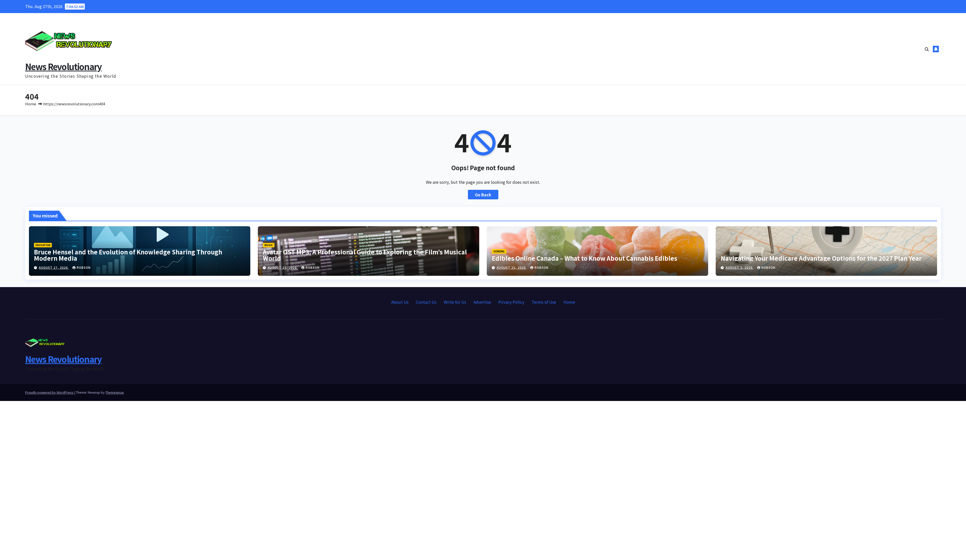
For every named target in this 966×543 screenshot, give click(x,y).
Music (268, 245)
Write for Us (455, 302)
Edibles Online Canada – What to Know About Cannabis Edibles (584, 258)
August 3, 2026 (740, 267)
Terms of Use (544, 302)
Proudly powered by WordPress (49, 392)
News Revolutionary (63, 66)
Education (42, 245)
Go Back (483, 195)
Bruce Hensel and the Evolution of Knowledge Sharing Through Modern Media (128, 254)
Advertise (482, 302)
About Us (400, 302)
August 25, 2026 (283, 267)
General (499, 251)
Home (30, 103)
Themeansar (114, 392)
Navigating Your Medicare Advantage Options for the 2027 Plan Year (821, 258)
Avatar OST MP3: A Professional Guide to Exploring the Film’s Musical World (365, 254)
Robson (84, 267)
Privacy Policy (511, 302)
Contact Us (426, 302)
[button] (927, 49)
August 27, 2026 (54, 267)
